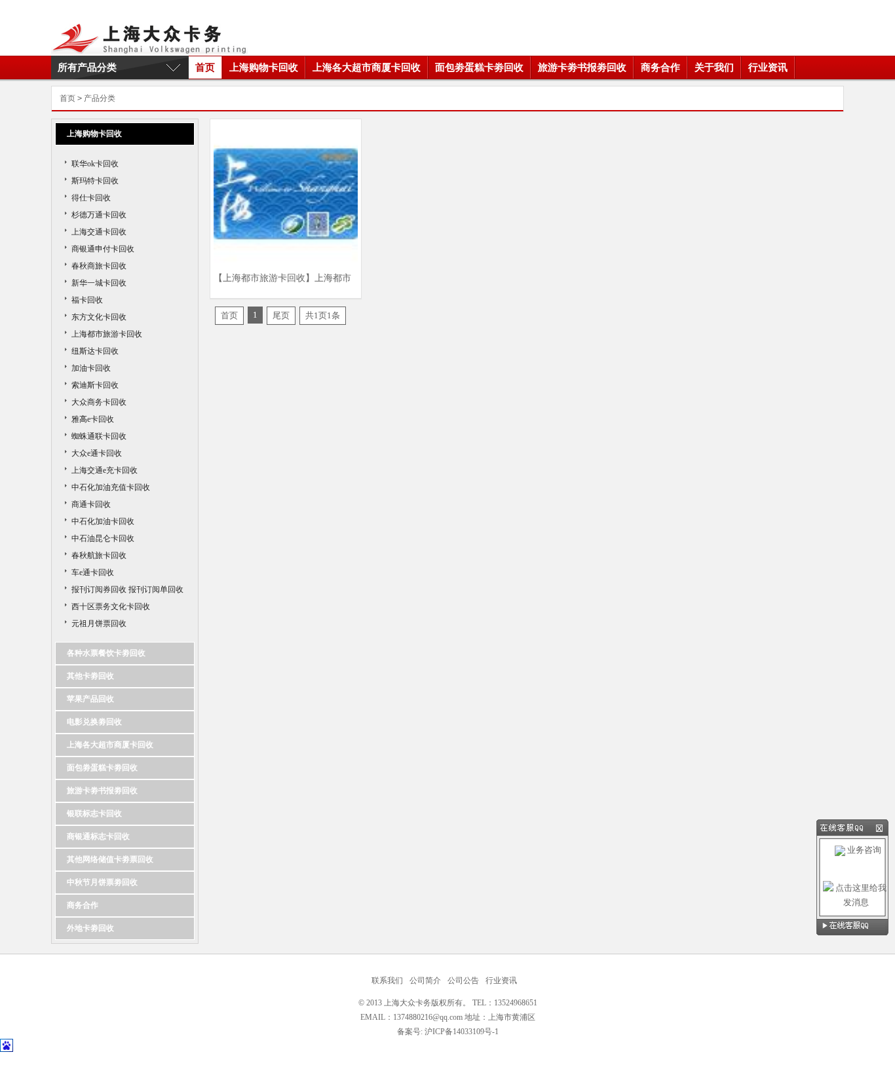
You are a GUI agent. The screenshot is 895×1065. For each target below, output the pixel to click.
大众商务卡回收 (98, 402)
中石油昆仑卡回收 (102, 538)
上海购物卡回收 (263, 67)
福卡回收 (87, 300)
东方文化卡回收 (98, 317)
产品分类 (99, 98)
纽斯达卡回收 (95, 351)
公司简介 (425, 980)
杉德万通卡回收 (98, 214)
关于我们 (714, 67)
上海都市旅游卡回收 (106, 334)
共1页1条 (322, 315)
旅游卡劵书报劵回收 (582, 67)
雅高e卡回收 (92, 419)
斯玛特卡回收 (95, 180)
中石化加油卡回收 (102, 521)
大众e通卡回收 (96, 453)
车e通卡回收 (92, 572)
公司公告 (463, 980)
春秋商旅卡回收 (98, 266)
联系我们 (387, 980)
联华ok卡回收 (95, 163)
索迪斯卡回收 (95, 385)
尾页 (281, 315)
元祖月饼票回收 (98, 623)
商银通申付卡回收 (102, 248)
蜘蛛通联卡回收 (98, 436)
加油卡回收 (91, 368)
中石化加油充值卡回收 (110, 487)
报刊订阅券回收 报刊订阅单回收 (127, 589)
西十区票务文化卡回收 (110, 606)
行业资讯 (768, 67)
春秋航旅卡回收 (98, 555)
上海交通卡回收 (98, 231)
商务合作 (660, 67)
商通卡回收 (91, 504)
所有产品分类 (87, 67)
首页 (205, 67)
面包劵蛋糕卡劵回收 (479, 67)
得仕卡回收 (91, 197)
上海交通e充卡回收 (104, 470)
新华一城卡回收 (98, 283)
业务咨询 (863, 850)
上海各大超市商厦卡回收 (367, 67)
